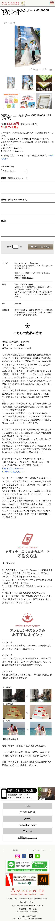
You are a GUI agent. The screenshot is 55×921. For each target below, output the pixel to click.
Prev (3, 46)
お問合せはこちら (27, 837)
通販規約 (15, 850)
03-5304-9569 (27, 812)
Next (52, 46)
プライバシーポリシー (39, 850)
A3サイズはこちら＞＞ (11, 148)
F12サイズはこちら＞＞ (12, 151)
